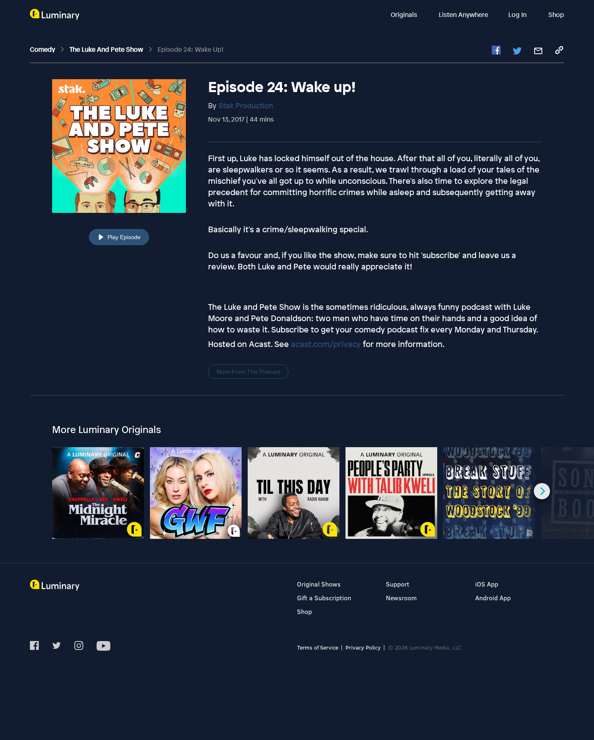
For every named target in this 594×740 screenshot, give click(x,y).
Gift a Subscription (324, 597)
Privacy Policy (363, 647)
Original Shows (319, 584)
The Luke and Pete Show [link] (107, 49)
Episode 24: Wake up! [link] (190, 49)
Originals (405, 14)
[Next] (542, 491)
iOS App (486, 584)
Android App (493, 597)
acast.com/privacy (326, 343)
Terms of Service (317, 647)
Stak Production (246, 105)
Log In (518, 14)
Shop (556, 14)
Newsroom (401, 597)
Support (397, 584)
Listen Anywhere (463, 14)
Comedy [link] (43, 49)
